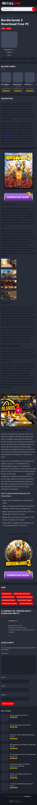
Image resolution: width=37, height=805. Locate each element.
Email (3, 686)
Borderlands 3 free (8, 597)
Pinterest (18, 58)
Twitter (11, 58)
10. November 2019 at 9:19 (16, 622)
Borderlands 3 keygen (25, 600)
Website (3, 695)
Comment (4, 653)
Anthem (15, 123)
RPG (13, 17)
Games (8, 17)
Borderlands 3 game (8, 600)
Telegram (25, 58)
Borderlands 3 (6, 594)
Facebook (4, 58)
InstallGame (27, 796)
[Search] (34, 9)
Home (3, 17)
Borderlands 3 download (22, 594)
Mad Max (25, 221)
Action (9, 28)
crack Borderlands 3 (26, 603)
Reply (10, 635)
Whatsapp (32, 58)
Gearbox (8, 136)
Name (3, 677)
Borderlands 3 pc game (9, 603)
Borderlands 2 (21, 474)
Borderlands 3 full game (24, 597)
